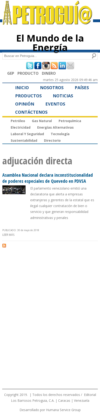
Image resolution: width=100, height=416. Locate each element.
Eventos (55, 104)
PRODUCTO (28, 73)
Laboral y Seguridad (27, 134)
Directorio (52, 140)
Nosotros (51, 87)
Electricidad (20, 127)
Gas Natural (42, 121)
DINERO (49, 73)
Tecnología (60, 134)
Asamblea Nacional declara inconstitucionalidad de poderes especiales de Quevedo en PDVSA (47, 178)
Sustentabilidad (24, 140)
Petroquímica (70, 121)
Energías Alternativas (55, 127)
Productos (28, 96)
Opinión (24, 104)
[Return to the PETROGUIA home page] (47, 22)
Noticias (63, 96)
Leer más (8, 235)
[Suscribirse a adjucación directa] (4, 245)
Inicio (22, 87)
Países (82, 87)
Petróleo (18, 121)
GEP (10, 73)
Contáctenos (31, 112)
